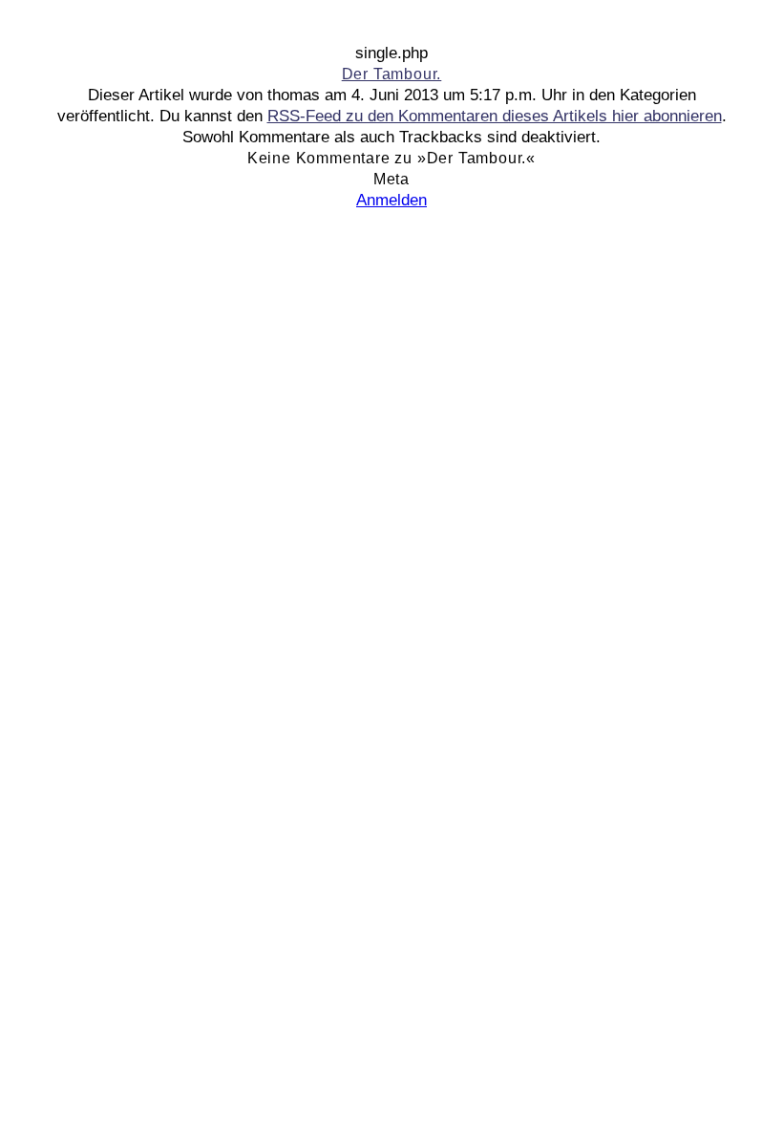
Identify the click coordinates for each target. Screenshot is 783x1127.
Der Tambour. (392, 74)
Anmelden (391, 200)
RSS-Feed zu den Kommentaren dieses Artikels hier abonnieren (494, 116)
